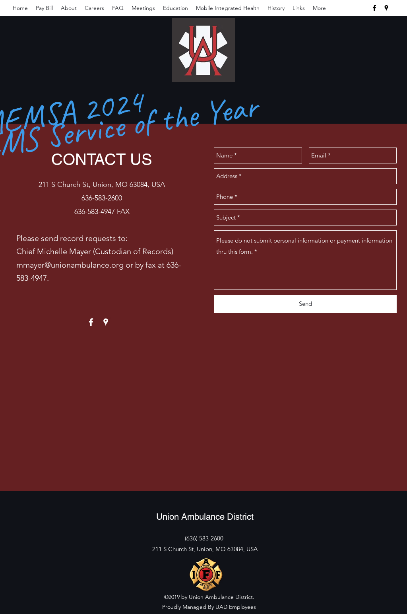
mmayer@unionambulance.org (70, 265)
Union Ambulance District (205, 517)
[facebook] (374, 8)
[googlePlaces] (386, 8)
